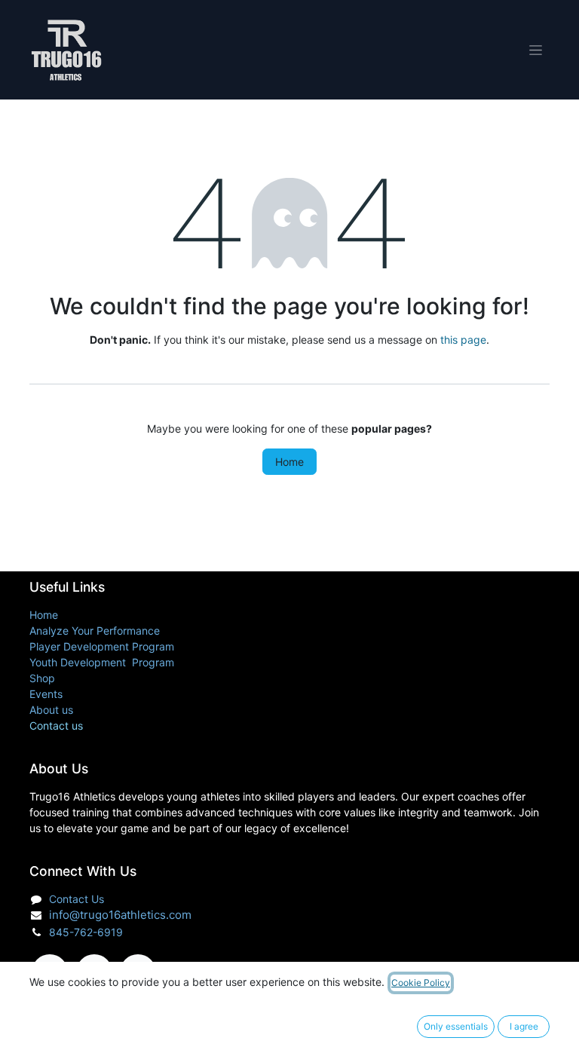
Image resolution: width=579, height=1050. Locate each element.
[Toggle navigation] (536, 50)
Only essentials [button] (456, 1026)
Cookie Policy (420, 982)
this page (463, 339)
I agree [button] (524, 1026)
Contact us (56, 725)
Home (289, 461)
